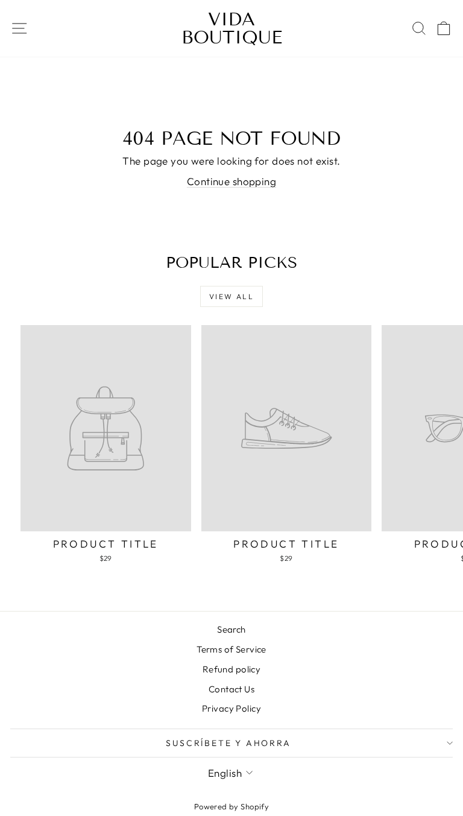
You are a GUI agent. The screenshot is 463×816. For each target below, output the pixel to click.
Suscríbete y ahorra (228, 743)
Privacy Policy (231, 708)
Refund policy (232, 669)
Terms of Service (231, 649)
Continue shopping (231, 181)
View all (231, 296)
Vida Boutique (231, 28)
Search (231, 629)
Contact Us (231, 689)
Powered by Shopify (231, 806)
